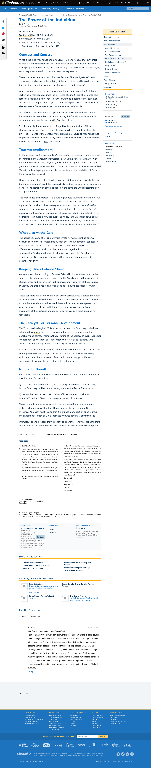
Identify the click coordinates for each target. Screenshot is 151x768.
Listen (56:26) (33, 598)
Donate (132, 3)
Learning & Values (29, 9)
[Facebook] (118, 754)
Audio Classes (69, 745)
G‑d (46, 141)
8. (62, 481)
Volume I (52, 529)
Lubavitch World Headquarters (94, 753)
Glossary (73, 725)
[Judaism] (13, 3)
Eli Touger (25, 24)
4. (20, 476)
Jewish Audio (96, 727)
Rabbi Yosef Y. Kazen (61, 755)
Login (83, 3)
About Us (106, 761)
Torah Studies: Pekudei (73, 570)
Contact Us (128, 761)
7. (62, 478)
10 (29, 398)
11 (75, 421)
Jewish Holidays (97, 715)
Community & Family (50, 9)
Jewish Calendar (75, 717)
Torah (26, 328)
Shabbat (95, 719)
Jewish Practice (10, 9)
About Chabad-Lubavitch (118, 715)
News (81, 745)
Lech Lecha (110, 155)
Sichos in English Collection (36, 26)
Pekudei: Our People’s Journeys (77, 568)
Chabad (53, 753)
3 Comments (86, 600)
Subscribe (73, 721)
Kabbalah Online (54, 725)
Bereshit (109, 149)
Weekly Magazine (31, 723)
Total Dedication (35, 584)
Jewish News (53, 719)
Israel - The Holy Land (56, 727)
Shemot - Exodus (48, 15)
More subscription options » (114, 126)
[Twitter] (123, 754)
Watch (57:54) (34, 592)
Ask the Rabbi (102, 3)
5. (62, 446)
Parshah (113, 32)
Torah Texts (104, 745)
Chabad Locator (115, 723)
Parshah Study (74, 15)
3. (20, 467)
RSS (71, 727)
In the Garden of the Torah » (32, 528)
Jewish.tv (46, 745)
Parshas (40, 46)
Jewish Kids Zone (55, 723)
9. (62, 484)
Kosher (94, 721)
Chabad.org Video (55, 715)
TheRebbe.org (112, 122)
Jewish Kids (127, 745)
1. (20, 446)
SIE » (83, 528)
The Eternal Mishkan (78, 596)
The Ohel (113, 719)
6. (62, 459)
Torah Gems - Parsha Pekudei (41, 596)
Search (72, 723)
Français (108, 136)
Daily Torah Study (76, 719)
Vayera (108, 158)
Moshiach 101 (53, 721)
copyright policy (51, 516)
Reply (30, 671)
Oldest (38, 616)
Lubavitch (58, 753)
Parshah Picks (112, 120)
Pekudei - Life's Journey (33, 568)
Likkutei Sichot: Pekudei (33, 563)
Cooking (93, 745)
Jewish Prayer (97, 725)
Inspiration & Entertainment (75, 9)
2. (20, 449)
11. (63, 490)
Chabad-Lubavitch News (118, 721)
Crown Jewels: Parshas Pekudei (36, 566)
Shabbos (30, 46)
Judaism (80, 755)
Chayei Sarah (111, 161)
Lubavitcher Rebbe (112, 102)
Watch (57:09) (75, 600)
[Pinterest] (127, 754)
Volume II (52, 532)
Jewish (88, 755)
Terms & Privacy (117, 761)
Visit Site (79, 537)
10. (63, 487)
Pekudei (61, 15)
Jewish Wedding (97, 717)
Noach (108, 152)
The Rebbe (113, 717)
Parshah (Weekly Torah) (28, 15)
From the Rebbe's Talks (92, 15)
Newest (33, 616)
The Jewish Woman (55, 717)
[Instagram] (132, 754)
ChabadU (58, 745)
